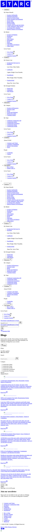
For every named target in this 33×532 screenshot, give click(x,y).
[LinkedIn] (2, 529)
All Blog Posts (7, 517)
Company (6, 137)
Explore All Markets (12, 34)
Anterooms (10, 90)
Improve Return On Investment (15, 29)
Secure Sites (10, 20)
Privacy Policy (4, 527)
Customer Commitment (13, 144)
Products (6, 57)
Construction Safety (12, 122)
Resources (6, 102)
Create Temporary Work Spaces (15, 26)
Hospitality (10, 40)
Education (9, 43)
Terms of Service (12, 527)
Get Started (7, 165)
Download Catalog (5, 320)
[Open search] (2, 328)
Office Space (10, 46)
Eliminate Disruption (12, 16)
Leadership (10, 152)
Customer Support (11, 55)
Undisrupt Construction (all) (14, 120)
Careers (9, 154)
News (8, 147)
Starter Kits (10, 88)
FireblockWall (10, 80)
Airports (9, 37)
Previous (3, 483)
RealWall (9, 64)
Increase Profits (11, 23)
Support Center (11, 109)
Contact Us (10, 54)
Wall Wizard (10, 91)
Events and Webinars (12, 112)
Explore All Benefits (12, 15)
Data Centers (10, 39)
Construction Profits (12, 126)
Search (2, 323)
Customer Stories (11, 115)
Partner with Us (11, 168)
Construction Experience (13, 123)
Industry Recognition (12, 146)
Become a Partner (8, 514)
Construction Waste (12, 125)
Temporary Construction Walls (11, 504)
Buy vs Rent (10, 167)
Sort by (2, 372)
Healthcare (9, 36)
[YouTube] (3, 529)
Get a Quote (10, 52)
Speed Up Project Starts (13, 18)
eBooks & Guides (11, 113)
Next (2, 486)
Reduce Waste (10, 22)
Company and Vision (12, 143)
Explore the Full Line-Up (13, 63)
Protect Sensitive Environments (15, 19)
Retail (8, 42)
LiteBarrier (10, 69)
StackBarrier (10, 75)
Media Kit (6, 521)
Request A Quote (14, 320)
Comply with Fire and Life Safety (15, 25)
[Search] (20, 322)
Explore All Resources (12, 108)
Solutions (6, 9)
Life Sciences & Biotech (13, 44)
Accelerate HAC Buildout (13, 28)
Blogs (8, 111)
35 (6, 485)
